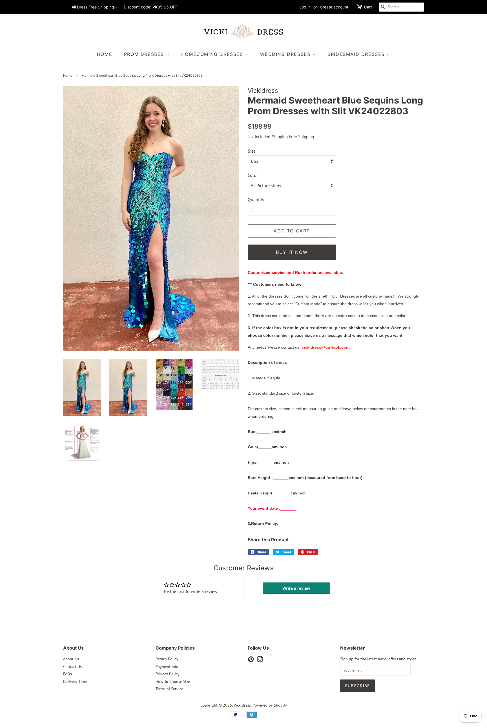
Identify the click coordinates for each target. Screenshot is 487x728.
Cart (368, 7)
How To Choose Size (173, 681)
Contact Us (72, 666)
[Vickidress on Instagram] (260, 660)
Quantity (256, 199)
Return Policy (167, 658)
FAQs (67, 673)
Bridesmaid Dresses (356, 54)
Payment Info (167, 666)
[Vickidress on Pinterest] (251, 660)
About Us (71, 658)
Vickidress (242, 705)
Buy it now (291, 252)
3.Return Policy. (263, 523)
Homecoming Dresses (213, 54)
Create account (334, 7)
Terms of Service (169, 688)
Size (252, 151)
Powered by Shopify (270, 705)
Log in (305, 7)
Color (253, 175)
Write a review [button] (296, 588)
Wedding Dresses (286, 54)
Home (104, 54)
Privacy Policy (168, 673)
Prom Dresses (145, 54)
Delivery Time (75, 681)
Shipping (280, 136)
